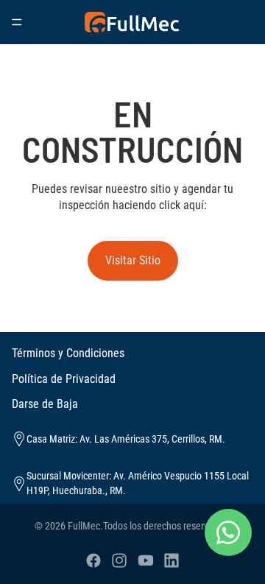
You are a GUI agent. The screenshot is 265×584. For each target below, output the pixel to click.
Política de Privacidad (64, 379)
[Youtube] (146, 560)
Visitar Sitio (132, 260)
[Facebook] (93, 560)
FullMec (84, 526)
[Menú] (17, 22)
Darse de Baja (45, 404)
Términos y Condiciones (68, 353)
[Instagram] (119, 560)
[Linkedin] (171, 560)
